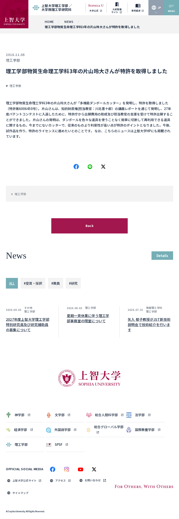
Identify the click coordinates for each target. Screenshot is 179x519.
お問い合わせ (93, 480)
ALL (12, 283)
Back (89, 225)
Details (162, 255)
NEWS (68, 21)
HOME (49, 21)
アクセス (60, 480)
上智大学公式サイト (24, 480)
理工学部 (13, 60)
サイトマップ (20, 493)
